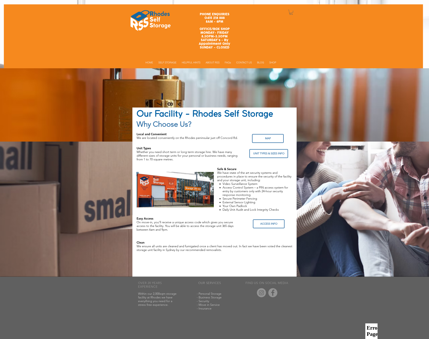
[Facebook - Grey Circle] (272, 292)
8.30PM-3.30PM (214, 36)
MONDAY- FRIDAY (214, 32)
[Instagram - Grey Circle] (261, 292)
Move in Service (210, 305)
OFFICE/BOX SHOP (215, 29)
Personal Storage (210, 294)
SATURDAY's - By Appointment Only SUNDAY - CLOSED (214, 44)
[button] (291, 12)
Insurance (205, 308)
